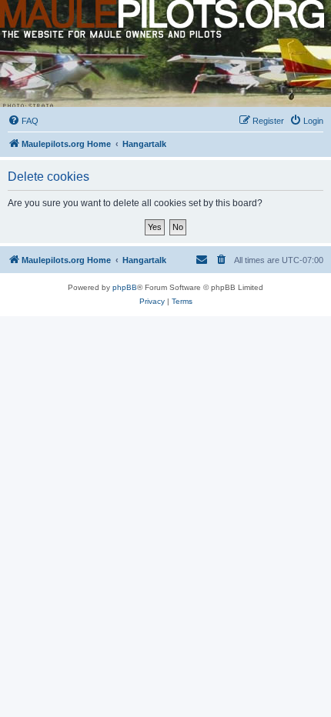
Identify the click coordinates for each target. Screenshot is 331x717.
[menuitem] (23, 121)
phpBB (124, 287)
